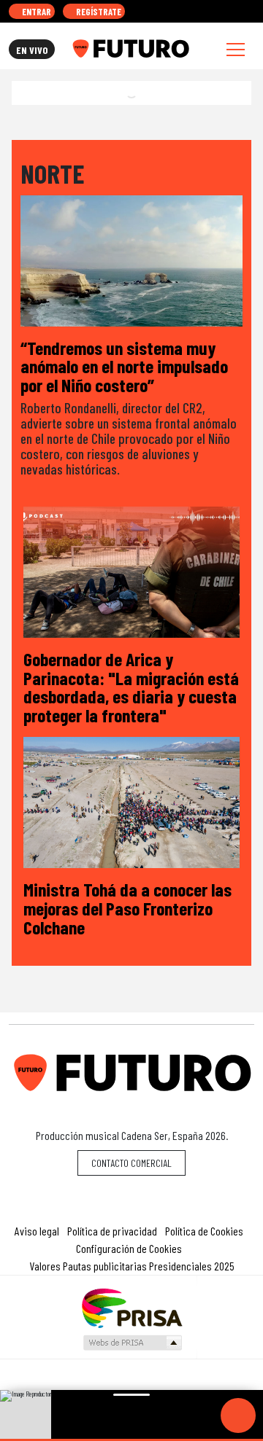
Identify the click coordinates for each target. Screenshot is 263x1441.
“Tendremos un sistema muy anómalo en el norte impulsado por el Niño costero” (124, 366)
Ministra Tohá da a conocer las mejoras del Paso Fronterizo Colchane (127, 907)
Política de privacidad (112, 1231)
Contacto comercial (131, 1163)
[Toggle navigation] (235, 49)
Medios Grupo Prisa (132, 1342)
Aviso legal (37, 1231)
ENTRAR (35, 11)
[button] (131, 1440)
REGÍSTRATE (97, 11)
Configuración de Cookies (129, 1248)
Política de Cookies (204, 1231)
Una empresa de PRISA (131, 1307)
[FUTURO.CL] (130, 48)
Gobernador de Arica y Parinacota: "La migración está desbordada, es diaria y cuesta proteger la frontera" (131, 686)
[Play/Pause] (238, 1415)
